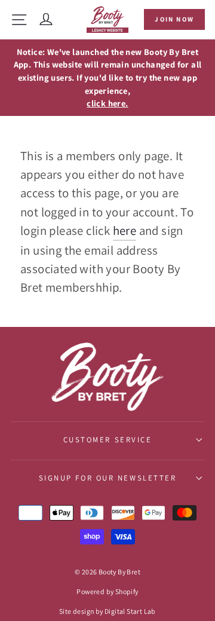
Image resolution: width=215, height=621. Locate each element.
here (125, 230)
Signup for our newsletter (108, 478)
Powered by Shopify (107, 591)
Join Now (174, 19)
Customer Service (107, 440)
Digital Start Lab (130, 611)
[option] (107, 77)
